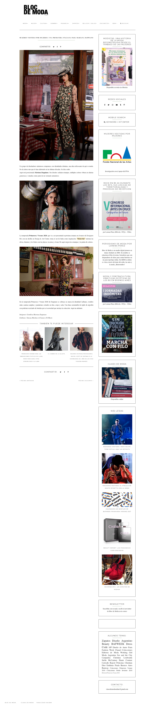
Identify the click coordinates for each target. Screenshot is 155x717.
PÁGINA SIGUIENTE (85, 380)
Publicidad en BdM (44, 702)
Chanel (118, 650)
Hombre (54, 23)
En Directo (104, 23)
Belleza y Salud (89, 23)
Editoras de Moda (110, 652)
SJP (110, 647)
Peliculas (120, 662)
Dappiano (54, 302)
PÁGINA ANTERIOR (27, 380)
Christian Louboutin (122, 657)
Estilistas (110, 665)
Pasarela (64, 23)
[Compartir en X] (53, 46)
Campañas (106, 657)
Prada (117, 665)
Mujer (33, 23)
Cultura (43, 23)
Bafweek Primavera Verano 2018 (111, 673)
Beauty (105, 644)
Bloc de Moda (10, 702)
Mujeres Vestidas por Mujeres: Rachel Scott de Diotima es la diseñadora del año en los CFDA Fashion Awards (81, 357)
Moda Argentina (109, 655)
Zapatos (75, 23)
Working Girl (126, 652)
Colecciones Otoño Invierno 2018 (119, 670)
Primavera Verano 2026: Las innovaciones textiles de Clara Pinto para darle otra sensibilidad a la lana (31, 357)
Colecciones (127, 650)
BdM (114, 23)
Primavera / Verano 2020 (38, 235)
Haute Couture (125, 660)
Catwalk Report (108, 662)
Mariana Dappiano (42, 172)
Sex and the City (124, 655)
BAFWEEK (117, 644)
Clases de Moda (27, 702)
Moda (25, 23)
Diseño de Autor (120, 647)
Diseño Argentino (122, 640)
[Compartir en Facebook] (57, 46)
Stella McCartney (109, 660)
